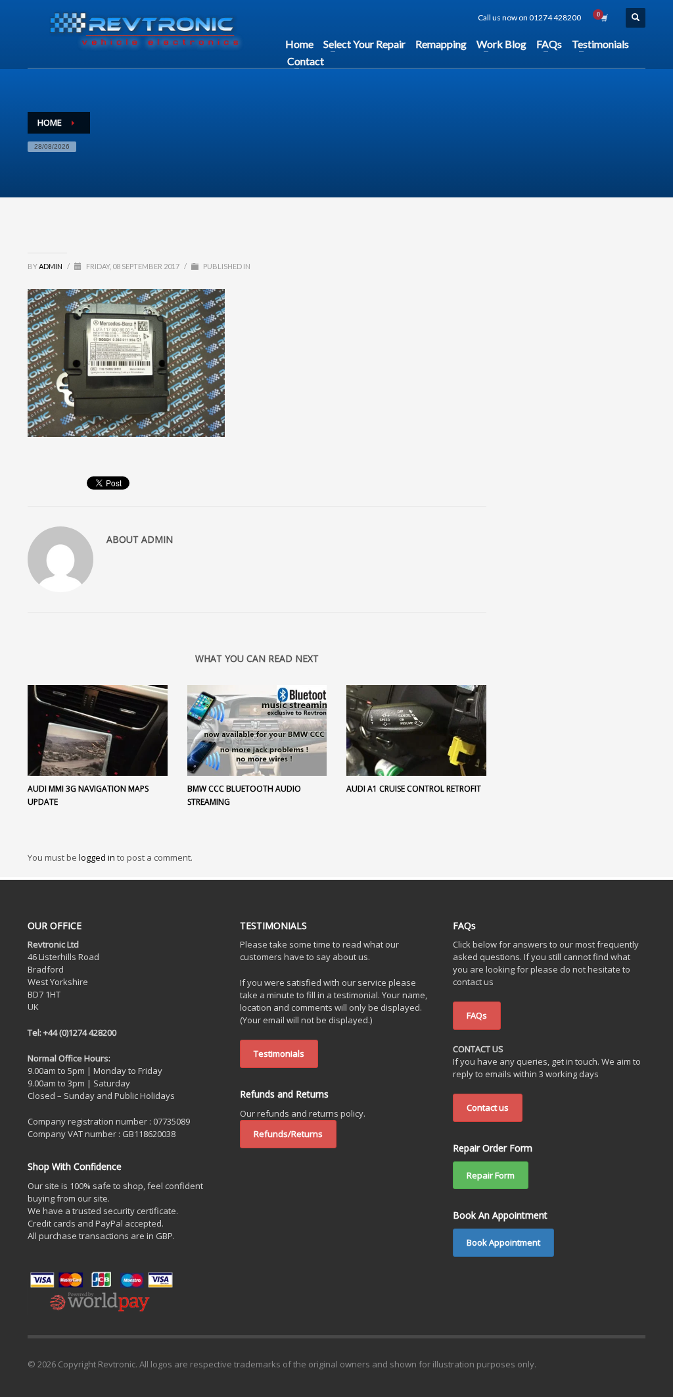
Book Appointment (503, 1242)
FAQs (477, 1015)
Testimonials (279, 1053)
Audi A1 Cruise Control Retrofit (413, 788)
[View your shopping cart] (603, 18)
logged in (98, 857)
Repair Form (491, 1175)
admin (51, 266)
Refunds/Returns (288, 1134)
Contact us (488, 1107)
